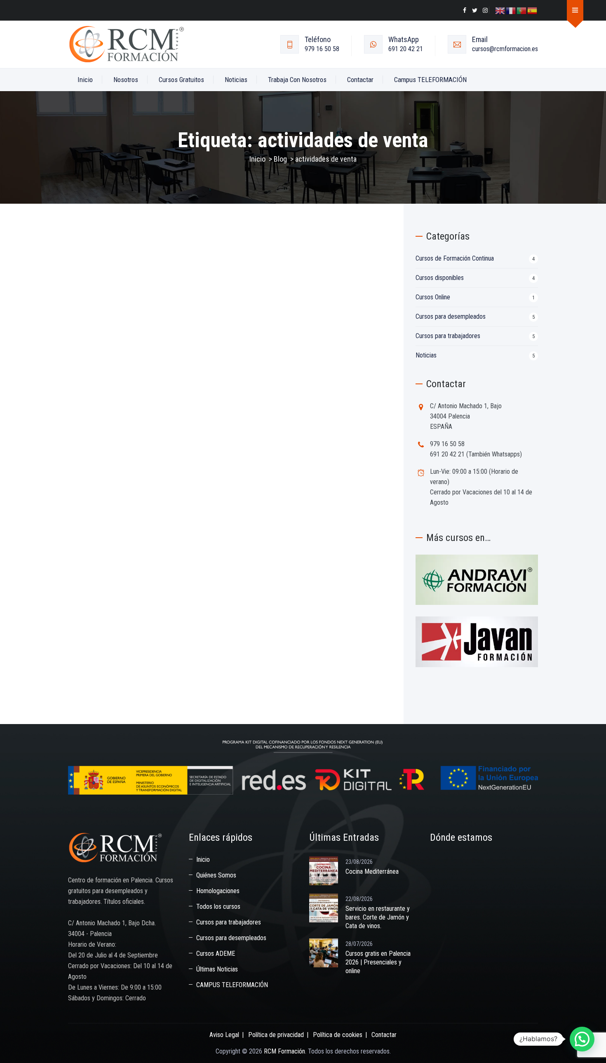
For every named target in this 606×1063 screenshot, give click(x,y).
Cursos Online (433, 297)
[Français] (511, 10)
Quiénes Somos (216, 875)
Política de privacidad (276, 1035)
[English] (500, 10)
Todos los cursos (218, 906)
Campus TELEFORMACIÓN (430, 79)
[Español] (532, 10)
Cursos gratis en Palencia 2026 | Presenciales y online (378, 962)
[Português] (522, 10)
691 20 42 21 (405, 49)
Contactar (360, 79)
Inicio (85, 79)
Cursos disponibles (440, 278)
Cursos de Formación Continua (455, 258)
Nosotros (125, 79)
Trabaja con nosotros (297, 79)
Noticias (236, 79)
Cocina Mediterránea (372, 871)
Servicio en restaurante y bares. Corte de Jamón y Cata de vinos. (377, 917)
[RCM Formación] (126, 44)
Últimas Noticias (217, 969)
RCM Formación (284, 1051)
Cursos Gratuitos (181, 79)
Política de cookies (337, 1035)
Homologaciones (218, 891)
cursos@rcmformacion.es (505, 49)
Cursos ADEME (215, 953)
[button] (582, 1039)
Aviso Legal (224, 1035)
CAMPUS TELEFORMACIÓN (232, 985)
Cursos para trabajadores (448, 336)
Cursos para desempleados (451, 316)
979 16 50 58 (322, 49)
